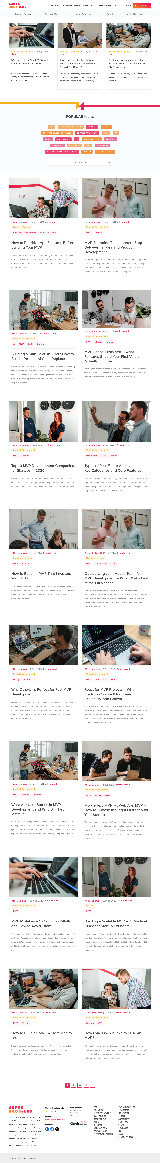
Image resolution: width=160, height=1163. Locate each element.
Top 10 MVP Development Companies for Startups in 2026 (42, 468)
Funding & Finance (53, 14)
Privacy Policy (101, 1131)
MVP (52, 127)
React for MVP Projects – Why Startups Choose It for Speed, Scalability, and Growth (109, 694)
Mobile (48, 139)
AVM (103, 455)
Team (106, 133)
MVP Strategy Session (104, 1134)
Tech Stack (29, 679)
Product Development (84, 14)
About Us (55, 6)
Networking (102, 145)
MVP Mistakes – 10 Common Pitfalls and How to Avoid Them (41, 923)
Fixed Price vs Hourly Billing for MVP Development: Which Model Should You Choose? (78, 64)
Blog (117, 6)
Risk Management (92, 139)
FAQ (95, 1107)
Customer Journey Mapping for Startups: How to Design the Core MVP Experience (127, 64)
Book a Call (142, 6)
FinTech (122, 1116)
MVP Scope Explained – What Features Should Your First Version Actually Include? (113, 357)
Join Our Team (100, 1128)
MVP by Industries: (126, 1107)
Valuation (110, 139)
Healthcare (123, 1113)
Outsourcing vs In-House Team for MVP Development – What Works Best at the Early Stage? (116, 578)
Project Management (87, 133)
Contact (127, 6)
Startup (106, 127)
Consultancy (63, 139)
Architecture (101, 679)
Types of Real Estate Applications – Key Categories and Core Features (113, 468)
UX (115, 133)
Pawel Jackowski (93, 553)
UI (77, 139)
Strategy (92, 127)
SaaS (88, 145)
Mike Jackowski (20, 222)
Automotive (124, 1119)
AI (14, 344)
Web (107, 795)
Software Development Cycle (57, 133)
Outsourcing (101, 563)
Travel (121, 1125)
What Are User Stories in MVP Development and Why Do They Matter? (37, 809)
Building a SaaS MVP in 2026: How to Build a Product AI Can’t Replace (42, 356)
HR (119, 1131)
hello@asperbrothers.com (55, 1120)
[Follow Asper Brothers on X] (57, 1129)
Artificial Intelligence (135, 14)
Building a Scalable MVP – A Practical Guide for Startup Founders (115, 923)
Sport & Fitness (125, 1137)
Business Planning (23, 14)
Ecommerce (57, 145)
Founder (110, 342)
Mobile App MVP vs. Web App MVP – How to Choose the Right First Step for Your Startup (116, 810)
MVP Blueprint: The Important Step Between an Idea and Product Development (113, 247)
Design (16, 679)
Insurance (123, 1128)
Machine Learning (105, 152)
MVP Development (71, 6)
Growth (110, 14)
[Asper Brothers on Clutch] (78, 1123)
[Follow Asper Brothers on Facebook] (52, 1129)
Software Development (71, 127)
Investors (26, 563)
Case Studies (90, 6)
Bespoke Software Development (62, 152)
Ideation (87, 152)
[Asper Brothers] (18, 5)
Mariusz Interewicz (21, 445)
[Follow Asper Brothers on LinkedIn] (47, 1129)
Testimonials (105, 6)
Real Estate (74, 145)
